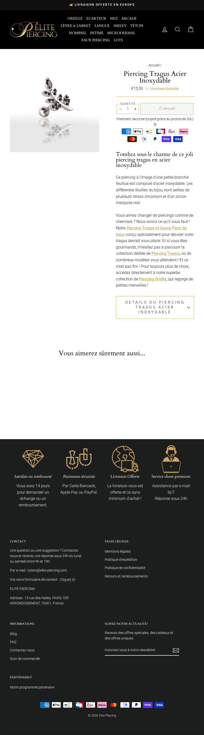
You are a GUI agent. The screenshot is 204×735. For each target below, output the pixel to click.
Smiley (119, 25)
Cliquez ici (67, 579)
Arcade (129, 18)
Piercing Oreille (152, 279)
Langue (102, 25)
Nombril (77, 33)
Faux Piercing (95, 40)
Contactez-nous (22, 650)
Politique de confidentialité (125, 568)
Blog (13, 634)
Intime (96, 33)
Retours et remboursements (126, 576)
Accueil (154, 65)
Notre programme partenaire (32, 687)
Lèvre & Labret (76, 25)
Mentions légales (118, 551)
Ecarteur (96, 18)
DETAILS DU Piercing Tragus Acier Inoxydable (155, 307)
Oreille (75, 18)
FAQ (13, 642)
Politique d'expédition (121, 560)
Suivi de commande (25, 659)
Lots (118, 40)
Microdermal (121, 33)
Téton (136, 25)
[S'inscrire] (176, 650)
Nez (114, 18)
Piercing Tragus (166, 253)
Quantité (127, 103)
